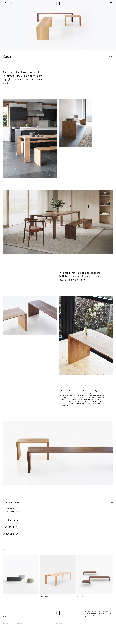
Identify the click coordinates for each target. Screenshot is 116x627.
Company (110, 3)
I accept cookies (88, 621)
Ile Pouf (5, 597)
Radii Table (44, 597)
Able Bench (81, 597)
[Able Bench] (95, 574)
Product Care (6, 612)
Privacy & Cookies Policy (18, 623)
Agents (4, 616)
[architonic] (59, 623)
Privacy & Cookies (89, 616)
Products (6, 3)
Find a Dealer (108, 56)
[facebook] (56, 623)
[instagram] (54, 623)
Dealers (5, 614)
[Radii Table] (58, 574)
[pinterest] (61, 623)
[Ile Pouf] (21, 574)
